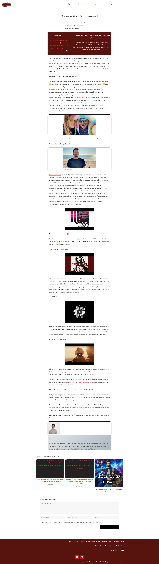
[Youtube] (77, 557)
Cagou (121, 541)
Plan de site (115, 550)
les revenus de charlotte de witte (79, 407)
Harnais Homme (113, 541)
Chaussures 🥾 (66, 4)
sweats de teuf (93, 139)
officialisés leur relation (80, 97)
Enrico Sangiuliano (55, 175)
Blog (110, 4)
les (124, 541)
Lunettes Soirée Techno (87, 541)
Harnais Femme (101, 541)
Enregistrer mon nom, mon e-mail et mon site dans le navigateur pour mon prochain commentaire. (72, 522)
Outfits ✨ (102, 4)
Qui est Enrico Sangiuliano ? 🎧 (58, 45)
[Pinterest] (82, 557)
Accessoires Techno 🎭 (89, 4)
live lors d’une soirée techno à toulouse (81, 382)
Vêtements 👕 (76, 4)
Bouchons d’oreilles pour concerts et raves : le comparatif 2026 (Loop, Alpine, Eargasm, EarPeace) (79, 481)
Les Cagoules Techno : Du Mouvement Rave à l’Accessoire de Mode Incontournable (50, 480)
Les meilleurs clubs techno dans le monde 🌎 (109, 489)
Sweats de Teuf (74, 541)
